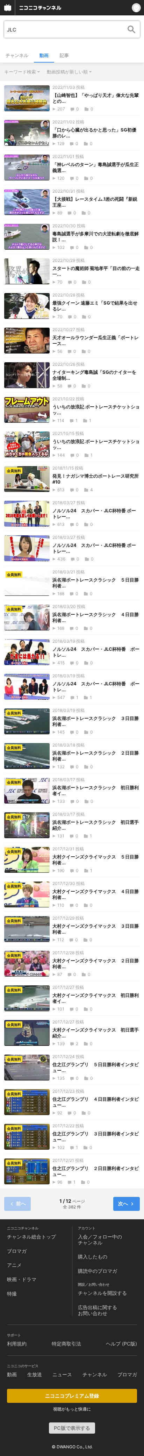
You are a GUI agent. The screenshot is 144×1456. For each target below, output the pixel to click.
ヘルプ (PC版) (121, 1344)
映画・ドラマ (21, 1279)
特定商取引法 (66, 1344)
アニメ (14, 1265)
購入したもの (92, 1256)
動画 (44, 55)
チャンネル (17, 55)
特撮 (12, 1294)
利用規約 (17, 1344)
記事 (64, 55)
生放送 (34, 1374)
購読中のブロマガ (97, 1271)
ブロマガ (17, 1251)
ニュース (62, 1374)
